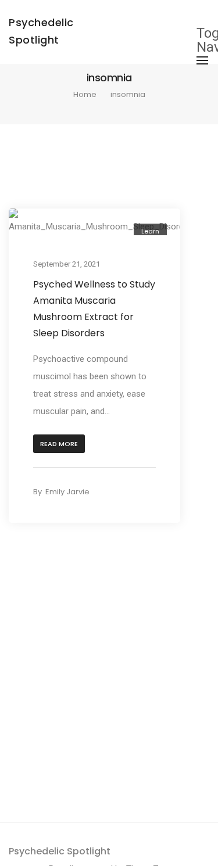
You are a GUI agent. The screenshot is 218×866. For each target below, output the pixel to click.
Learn (150, 231)
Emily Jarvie (67, 491)
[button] (59, 444)
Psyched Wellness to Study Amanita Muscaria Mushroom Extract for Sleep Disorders (94, 309)
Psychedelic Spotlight (59, 851)
